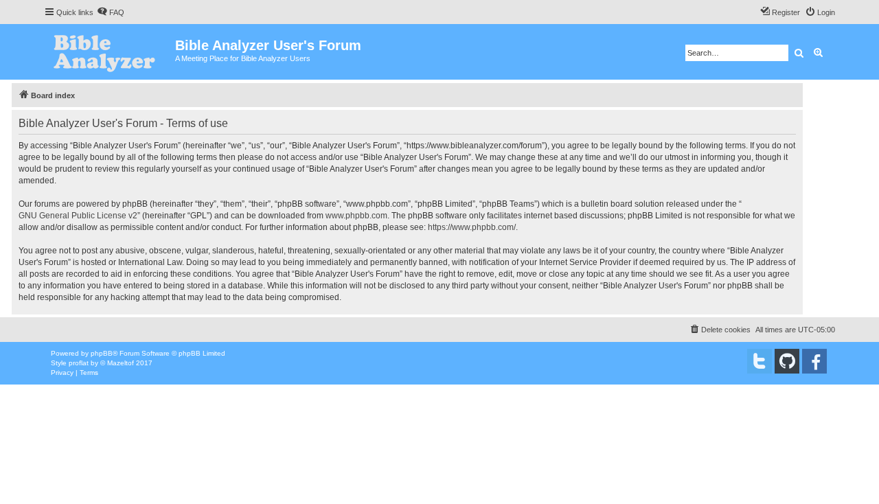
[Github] (787, 361)
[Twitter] (759, 361)
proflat (79, 363)
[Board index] (109, 51)
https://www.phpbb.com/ (472, 227)
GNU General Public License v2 (78, 215)
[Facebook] (814, 361)
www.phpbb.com (356, 215)
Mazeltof (120, 363)
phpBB (102, 353)
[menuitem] (110, 12)
